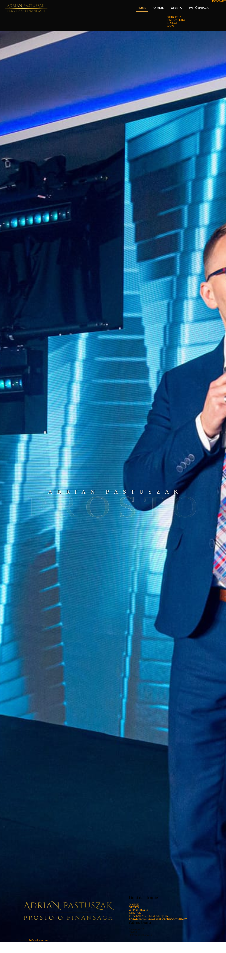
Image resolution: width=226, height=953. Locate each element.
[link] (176, 29)
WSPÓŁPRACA (138, 910)
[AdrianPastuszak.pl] (26, 8)
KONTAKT (136, 912)
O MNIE (134, 904)
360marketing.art (38, 940)
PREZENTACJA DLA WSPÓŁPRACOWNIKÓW (158, 918)
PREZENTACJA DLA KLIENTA (148, 915)
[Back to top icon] (209, 945)
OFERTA (134, 907)
